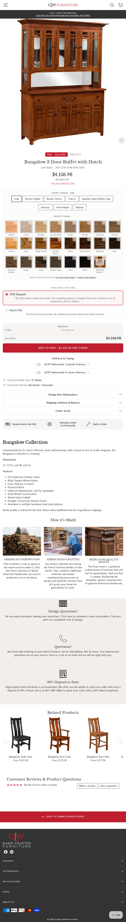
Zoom (15, 223)
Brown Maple (32, 198)
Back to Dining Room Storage (65, 816)
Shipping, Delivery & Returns (63, 402)
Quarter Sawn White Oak (96, 198)
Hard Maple (62, 207)
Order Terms (63, 410)
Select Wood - (63, 193)
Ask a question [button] (109, 785)
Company (8, 861)
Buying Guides (11, 881)
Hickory (45, 207)
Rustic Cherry (54, 198)
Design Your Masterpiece (63, 394)
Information (11, 871)
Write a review (87, 785)
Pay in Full (16, 310)
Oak (16, 198)
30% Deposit (18, 294)
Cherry (72, 198)
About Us (8, 902)
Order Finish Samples (87, 277)
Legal (6, 891)
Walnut (80, 207)
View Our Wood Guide (65, 277)
